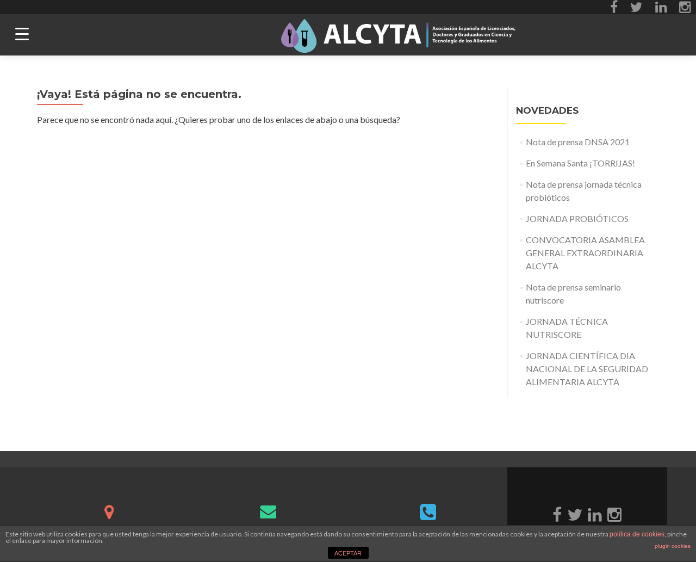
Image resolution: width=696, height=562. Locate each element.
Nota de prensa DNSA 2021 (578, 142)
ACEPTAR (348, 553)
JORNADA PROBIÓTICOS (577, 218)
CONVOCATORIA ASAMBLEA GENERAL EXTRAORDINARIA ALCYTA (585, 252)
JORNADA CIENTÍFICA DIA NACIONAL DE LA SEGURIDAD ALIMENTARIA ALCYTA (587, 368)
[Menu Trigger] (22, 34)
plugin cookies (673, 546)
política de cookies (637, 534)
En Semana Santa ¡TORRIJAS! (580, 163)
